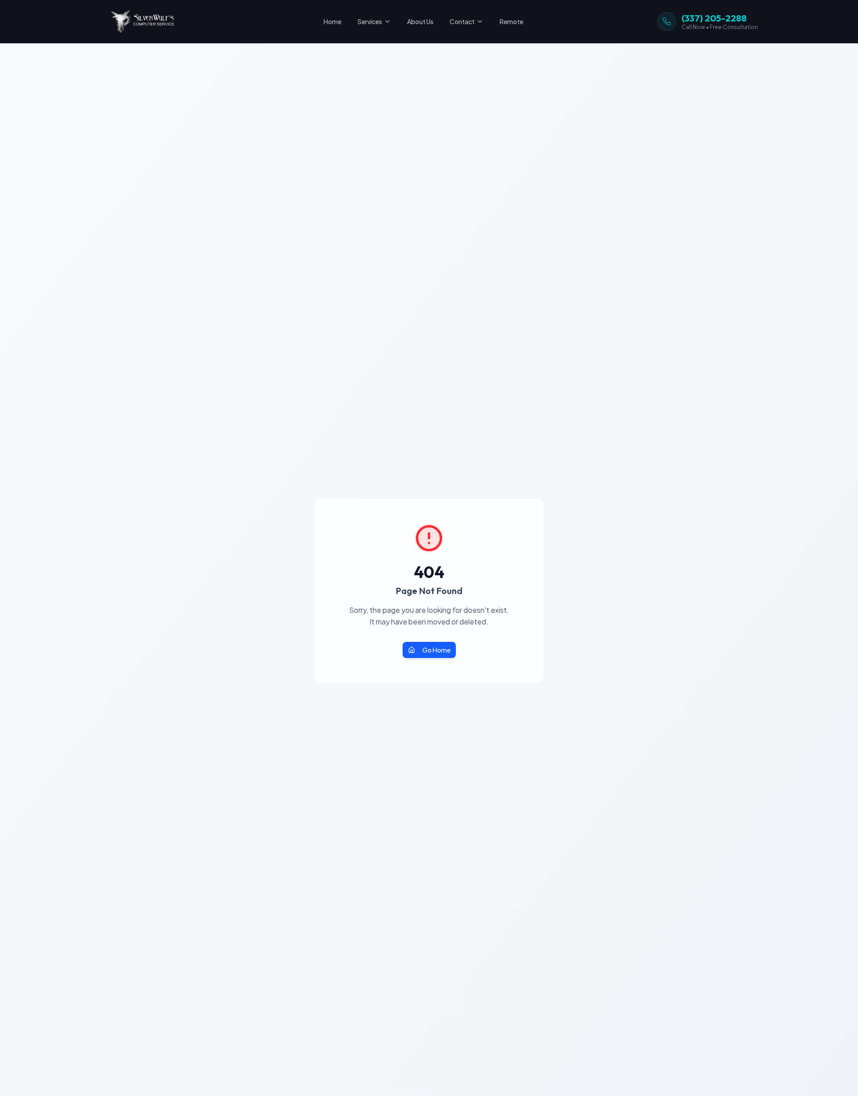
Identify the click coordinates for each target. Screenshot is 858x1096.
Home (332, 21)
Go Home (436, 650)
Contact (462, 21)
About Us (420, 21)
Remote (511, 21)
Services (370, 21)
